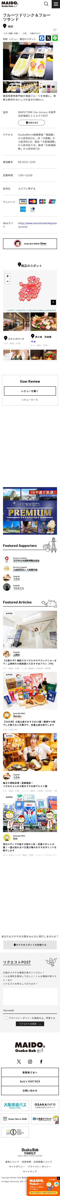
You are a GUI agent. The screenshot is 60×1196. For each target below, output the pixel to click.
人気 (24, 33)
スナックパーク (16, 338)
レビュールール (30, 399)
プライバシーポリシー (39, 1166)
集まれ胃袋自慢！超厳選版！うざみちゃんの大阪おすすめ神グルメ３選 (25, 784)
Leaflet (10, 310)
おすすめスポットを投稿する (31, 944)
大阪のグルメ (35, 33)
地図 (5, 39)
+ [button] (7, 276)
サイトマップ (30, 1171)
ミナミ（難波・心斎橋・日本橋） (38, 791)
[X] (48, 38)
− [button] (7, 281)
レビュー (13, 39)
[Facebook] (41, 38)
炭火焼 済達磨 (43, 336)
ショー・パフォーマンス (48, 855)
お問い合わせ (30, 1090)
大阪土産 (13, 729)
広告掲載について (43, 1161)
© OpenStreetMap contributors (41, 310)
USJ (5, 855)
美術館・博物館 (44, 668)
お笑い (12, 855)
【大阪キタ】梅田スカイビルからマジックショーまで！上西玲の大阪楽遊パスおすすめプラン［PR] (30, 662)
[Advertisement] (30, 449)
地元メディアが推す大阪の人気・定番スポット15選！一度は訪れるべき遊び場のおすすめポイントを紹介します (30, 847)
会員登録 (26, 1161)
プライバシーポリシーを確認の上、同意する (32, 1017)
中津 (33, 341)
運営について (12, 1161)
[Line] (55, 38)
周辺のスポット (28, 39)
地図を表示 (33, 122)
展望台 (32, 668)
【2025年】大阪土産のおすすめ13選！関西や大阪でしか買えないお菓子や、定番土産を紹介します (29, 723)
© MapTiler (21, 310)
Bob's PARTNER (30, 1081)
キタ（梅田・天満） (11, 33)
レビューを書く (30, 391)
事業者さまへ (30, 1072)
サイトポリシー (17, 1166)
